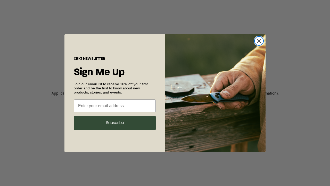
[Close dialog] (258, 40)
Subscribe (115, 123)
